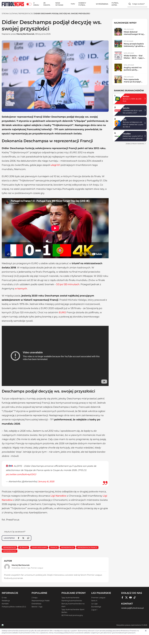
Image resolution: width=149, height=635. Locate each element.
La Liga (94, 604)
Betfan (126, 96)
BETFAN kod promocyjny (72, 615)
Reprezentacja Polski (41, 601)
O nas (4, 598)
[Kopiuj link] (28, 538)
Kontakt (5, 604)
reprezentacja (67, 547)
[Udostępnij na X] (23, 538)
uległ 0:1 (55, 165)
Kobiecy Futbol (82, 4)
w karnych (21, 288)
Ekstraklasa (16, 568)
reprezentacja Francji (87, 547)
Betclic (126, 108)
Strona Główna (9, 13)
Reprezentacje (26, 13)
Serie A (94, 601)
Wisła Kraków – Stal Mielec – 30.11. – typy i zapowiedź (134, 58)
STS (124, 120)
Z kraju (36, 4)
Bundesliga (96, 607)
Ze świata (46, 4)
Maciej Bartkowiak (25, 34)
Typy (73, 4)
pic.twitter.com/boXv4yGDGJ (21, 474)
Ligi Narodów (58, 495)
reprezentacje (9, 551)
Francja (53, 547)
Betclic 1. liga (25, 568)
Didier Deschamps (39, 547)
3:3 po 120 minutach (68, 284)
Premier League (37, 568)
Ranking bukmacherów (71, 601)
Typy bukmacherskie (70, 598)
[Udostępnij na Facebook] (18, 538)
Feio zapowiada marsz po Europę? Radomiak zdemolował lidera (133, 83)
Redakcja (6, 601)
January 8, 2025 (46, 481)
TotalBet (127, 134)
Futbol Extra (115, 4)
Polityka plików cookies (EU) (14, 607)
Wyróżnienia (102, 4)
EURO (62, 312)
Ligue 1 (94, 610)
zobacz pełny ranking (135, 144)
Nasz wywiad (59, 4)
